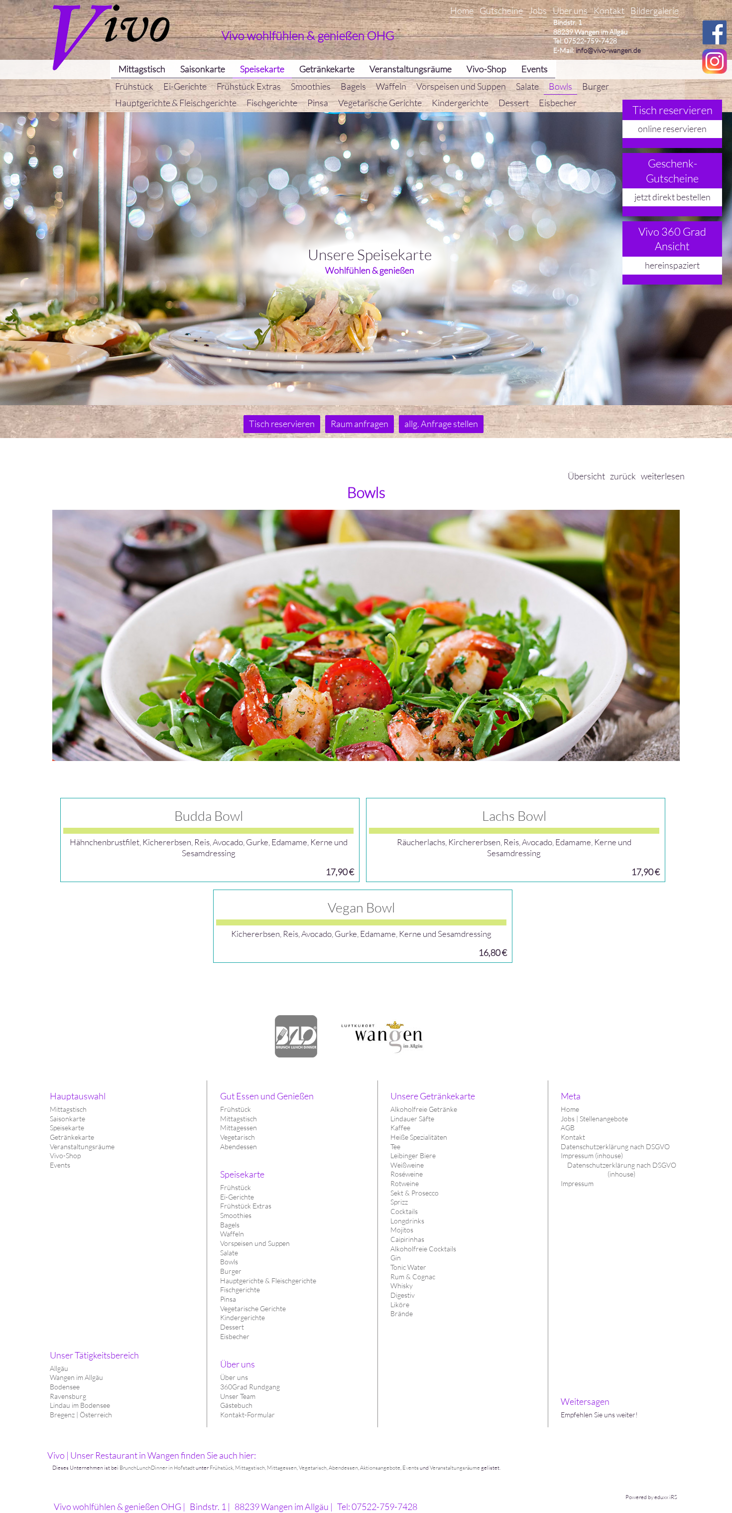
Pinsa (228, 1299)
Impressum (577, 1183)
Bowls (229, 1261)
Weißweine (407, 1165)
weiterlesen (663, 475)
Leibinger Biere (413, 1155)
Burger (231, 1271)
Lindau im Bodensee (80, 1405)
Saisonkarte (67, 1118)
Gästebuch (236, 1405)
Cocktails (404, 1211)
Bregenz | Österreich (81, 1414)
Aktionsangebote (380, 1467)
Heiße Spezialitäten (418, 1137)
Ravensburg (68, 1396)
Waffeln (232, 1233)
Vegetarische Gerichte (253, 1308)
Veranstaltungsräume (82, 1146)
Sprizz (399, 1202)
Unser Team (237, 1396)
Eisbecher (234, 1336)
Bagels (230, 1224)
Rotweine (404, 1183)
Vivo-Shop (65, 1155)
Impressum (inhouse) (592, 1155)
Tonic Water (408, 1267)
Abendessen (238, 1146)
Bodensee (65, 1386)
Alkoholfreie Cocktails (423, 1248)
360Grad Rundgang (250, 1386)
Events (60, 1165)
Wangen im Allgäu (76, 1377)
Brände (401, 1313)
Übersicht (586, 475)
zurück (623, 475)
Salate (229, 1252)
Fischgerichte (240, 1289)
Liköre (399, 1304)
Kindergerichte (242, 1317)
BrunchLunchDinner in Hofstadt (157, 1467)
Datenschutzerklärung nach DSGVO (615, 1146)
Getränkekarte (72, 1137)
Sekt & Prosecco (414, 1193)
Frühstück (235, 1109)
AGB (568, 1127)
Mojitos (401, 1229)
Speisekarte (67, 1127)
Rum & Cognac (412, 1276)
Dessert (232, 1327)
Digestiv (402, 1295)
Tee (395, 1146)
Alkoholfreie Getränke (423, 1109)
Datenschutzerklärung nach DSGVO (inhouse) (621, 1170)
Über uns (234, 1377)
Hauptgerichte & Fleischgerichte (268, 1280)
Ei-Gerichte (237, 1197)
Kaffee (400, 1127)
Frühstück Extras (245, 1206)
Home (570, 1109)
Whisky (401, 1285)
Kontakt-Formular (247, 1414)
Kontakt (573, 1137)
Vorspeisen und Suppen (255, 1243)
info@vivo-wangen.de (608, 50)
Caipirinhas (407, 1239)
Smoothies (235, 1215)
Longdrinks (407, 1220)
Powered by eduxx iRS (651, 1497)
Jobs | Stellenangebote (594, 1118)
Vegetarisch (237, 1137)
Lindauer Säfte (412, 1118)
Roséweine (406, 1174)
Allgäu (59, 1368)
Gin (395, 1257)
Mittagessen (238, 1127)
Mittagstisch (68, 1109)
